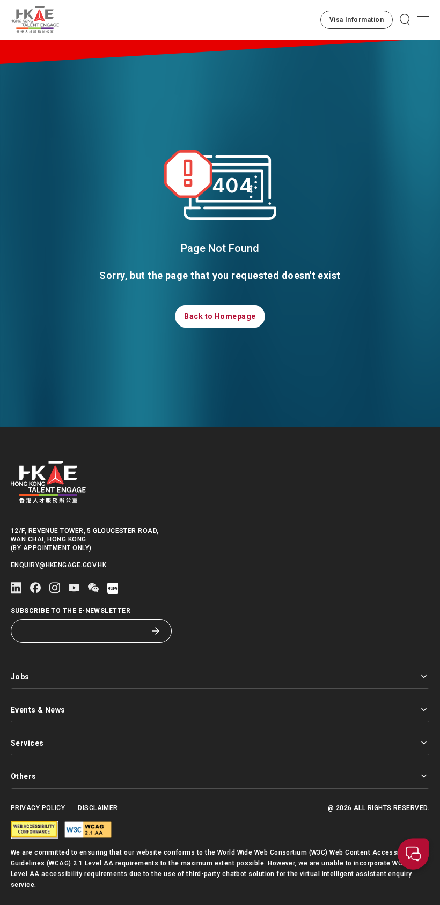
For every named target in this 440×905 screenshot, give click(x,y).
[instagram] (54, 588)
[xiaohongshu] (112, 588)
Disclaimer (98, 808)
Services (27, 743)
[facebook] (35, 588)
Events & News (38, 710)
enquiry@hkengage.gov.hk (58, 565)
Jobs (20, 676)
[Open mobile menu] (423, 20)
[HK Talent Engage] (35, 19)
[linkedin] (16, 588)
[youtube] (74, 588)
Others (23, 776)
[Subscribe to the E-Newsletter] (155, 631)
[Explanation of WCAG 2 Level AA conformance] (88, 829)
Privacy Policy (38, 808)
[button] (356, 20)
